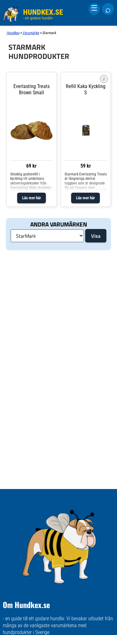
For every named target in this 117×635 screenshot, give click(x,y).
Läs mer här (31, 197)
